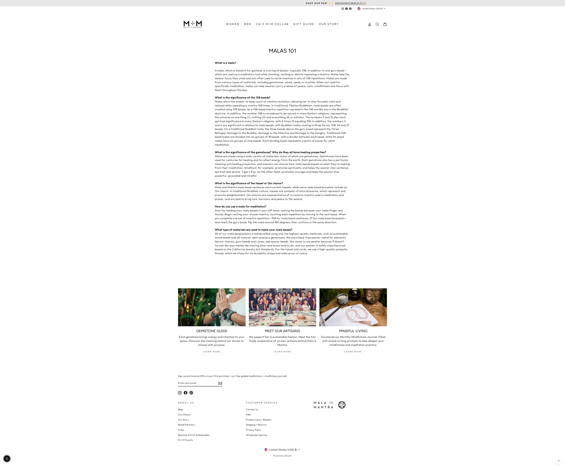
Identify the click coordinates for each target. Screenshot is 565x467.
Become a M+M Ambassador (194, 434)
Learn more (353, 351)
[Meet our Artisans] (282, 307)
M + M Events (185, 439)
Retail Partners (186, 424)
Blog (180, 409)
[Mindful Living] (353, 307)
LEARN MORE (212, 351)
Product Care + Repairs (258, 419)
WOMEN (233, 24)
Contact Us (252, 409)
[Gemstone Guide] (212, 307)
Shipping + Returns (256, 424)
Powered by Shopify (282, 456)
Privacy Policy (253, 429)
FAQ (248, 414)
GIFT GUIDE (303, 24)
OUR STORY (329, 24)
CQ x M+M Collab (272, 24)
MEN (247, 24)
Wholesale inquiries (256, 434)
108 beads (239, 109)
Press (181, 429)
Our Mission (184, 414)
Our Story (183, 419)
